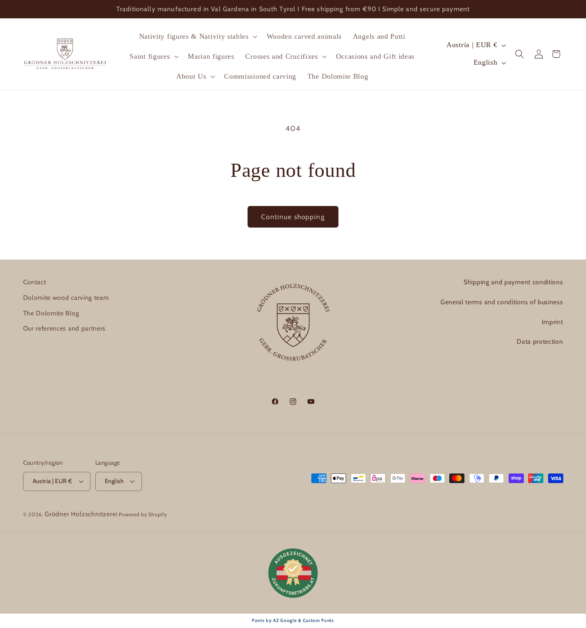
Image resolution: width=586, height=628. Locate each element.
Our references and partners (64, 328)
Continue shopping (293, 216)
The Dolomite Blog (51, 313)
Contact (34, 282)
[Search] (520, 54)
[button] (197, 36)
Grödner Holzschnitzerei (81, 514)
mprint (553, 322)
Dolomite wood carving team (66, 297)
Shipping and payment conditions (513, 282)
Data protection (540, 341)
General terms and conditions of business (501, 302)
